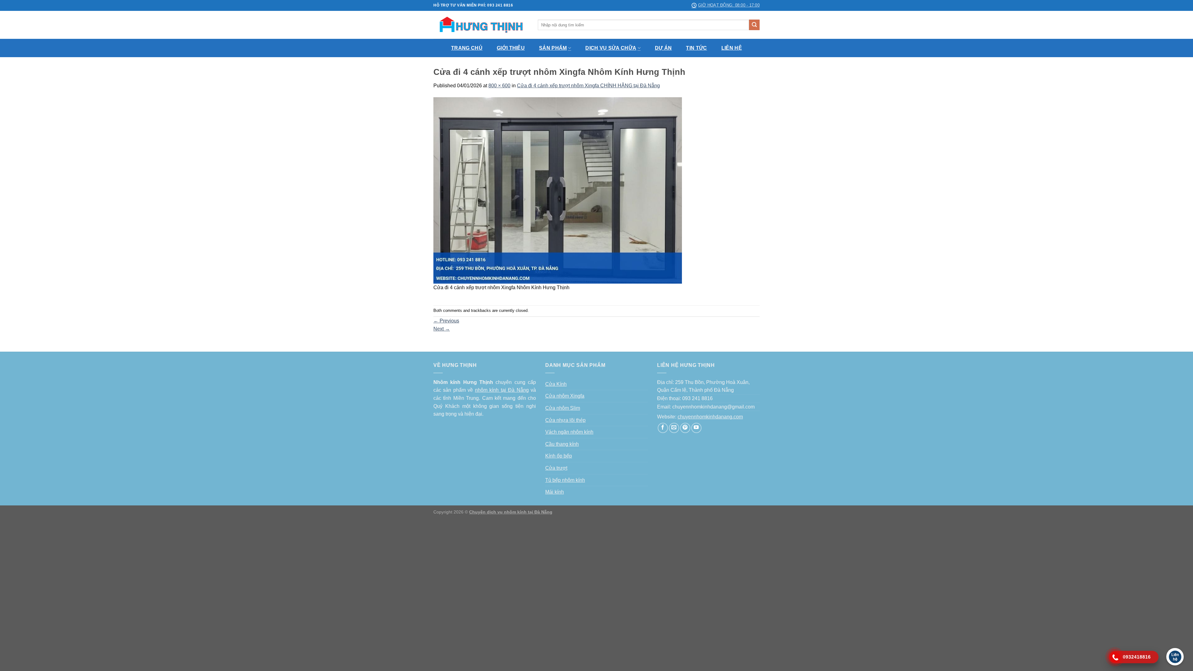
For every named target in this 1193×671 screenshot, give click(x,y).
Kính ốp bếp (558, 456)
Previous (446, 320)
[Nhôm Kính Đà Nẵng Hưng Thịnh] (480, 25)
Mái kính (554, 492)
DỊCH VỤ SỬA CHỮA (610, 48)
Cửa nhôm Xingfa (564, 396)
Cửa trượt (556, 468)
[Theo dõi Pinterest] (685, 428)
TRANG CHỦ (466, 48)
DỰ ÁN (663, 48)
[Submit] (754, 25)
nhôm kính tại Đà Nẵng (502, 390)
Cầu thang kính (562, 444)
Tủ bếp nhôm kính (565, 480)
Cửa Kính (556, 384)
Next (441, 328)
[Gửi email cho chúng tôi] (674, 428)
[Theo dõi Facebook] (663, 428)
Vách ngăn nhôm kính (569, 432)
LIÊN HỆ (731, 48)
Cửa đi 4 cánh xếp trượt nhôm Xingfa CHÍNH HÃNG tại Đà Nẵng (588, 85)
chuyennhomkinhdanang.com (710, 416)
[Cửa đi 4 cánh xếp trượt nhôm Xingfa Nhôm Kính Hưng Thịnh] (557, 190)
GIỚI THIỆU (511, 48)
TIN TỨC (696, 48)
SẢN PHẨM (553, 48)
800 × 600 (499, 85)
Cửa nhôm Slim (562, 408)
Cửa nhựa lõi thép (565, 420)
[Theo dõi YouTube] (696, 428)
